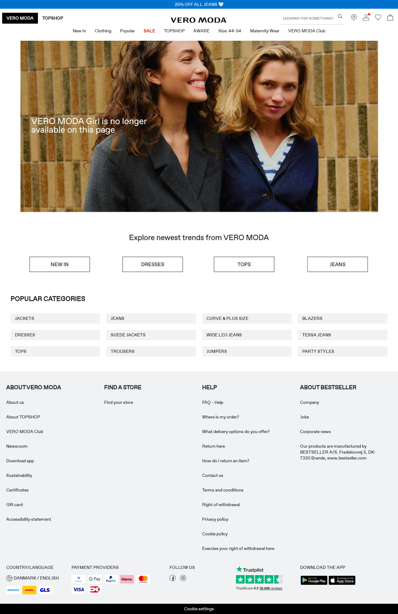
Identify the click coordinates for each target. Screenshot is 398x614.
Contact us (212, 475)
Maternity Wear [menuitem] (265, 30)
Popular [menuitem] (127, 30)
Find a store (122, 387)
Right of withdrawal (221, 504)
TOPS (20, 351)
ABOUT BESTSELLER (328, 387)
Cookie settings (199, 608)
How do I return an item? (225, 460)
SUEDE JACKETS (128, 334)
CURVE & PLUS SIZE (227, 318)
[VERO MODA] (199, 21)
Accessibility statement (28, 519)
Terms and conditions (222, 489)
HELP (209, 387)
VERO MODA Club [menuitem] (306, 30)
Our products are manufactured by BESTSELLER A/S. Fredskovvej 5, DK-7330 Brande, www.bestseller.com (338, 452)
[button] (199, 145)
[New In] (54, 264)
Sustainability (19, 475)
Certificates (17, 489)
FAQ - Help (212, 402)
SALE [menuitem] (149, 30)
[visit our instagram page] (183, 579)
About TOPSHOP (23, 416)
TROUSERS (123, 351)
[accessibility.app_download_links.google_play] (314, 584)
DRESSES (25, 334)
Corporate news (315, 431)
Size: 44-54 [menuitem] (229, 30)
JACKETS (24, 318)
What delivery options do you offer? (236, 431)
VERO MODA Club (24, 431)
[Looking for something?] (340, 16)
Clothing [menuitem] (103, 30)
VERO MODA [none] (20, 18)
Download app (20, 460)
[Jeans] (343, 264)
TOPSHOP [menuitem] (174, 30)
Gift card (14, 504)
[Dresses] (151, 264)
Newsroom (17, 446)
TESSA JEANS (316, 334)
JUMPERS (216, 351)
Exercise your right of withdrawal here (238, 548)
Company (309, 402)
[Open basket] (390, 18)
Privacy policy (215, 519)
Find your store (118, 402)
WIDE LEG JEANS (224, 334)
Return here (213, 446)
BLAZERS (312, 318)
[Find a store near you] (354, 18)
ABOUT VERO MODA (33, 387)
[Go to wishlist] (378, 18)
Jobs (304, 416)
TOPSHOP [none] (52, 18)
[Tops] (247, 264)
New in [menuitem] (79, 30)
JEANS (117, 318)
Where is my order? (220, 416)
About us (15, 402)
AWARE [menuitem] (201, 30)
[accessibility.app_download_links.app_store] (342, 584)
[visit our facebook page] (172, 579)
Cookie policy (215, 533)
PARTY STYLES (318, 351)
